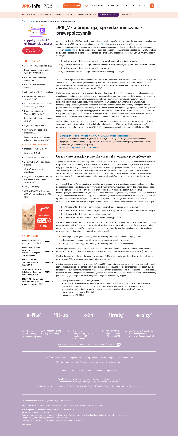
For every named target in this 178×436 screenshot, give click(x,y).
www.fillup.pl (117, 362)
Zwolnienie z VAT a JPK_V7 (36, 157)
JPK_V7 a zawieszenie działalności (33, 170)
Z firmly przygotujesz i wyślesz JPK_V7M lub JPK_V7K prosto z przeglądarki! (95, 136)
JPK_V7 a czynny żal (33, 187)
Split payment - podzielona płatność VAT (35, 131)
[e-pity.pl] (144, 315)
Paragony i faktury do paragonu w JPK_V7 (38, 119)
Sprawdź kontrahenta (85, 15)
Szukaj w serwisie (152, 5)
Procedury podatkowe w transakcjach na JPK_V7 (34, 112)
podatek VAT (70, 50)
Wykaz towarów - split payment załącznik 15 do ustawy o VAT (37, 138)
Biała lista (142, 6)
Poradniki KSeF (127, 15)
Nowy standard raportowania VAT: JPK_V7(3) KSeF (36, 71)
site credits (26, 425)
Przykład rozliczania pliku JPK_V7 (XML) (34, 97)
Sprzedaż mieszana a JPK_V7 (37, 144)
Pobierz (64, 371)
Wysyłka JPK (97, 6)
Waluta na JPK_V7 (32, 153)
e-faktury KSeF (87, 382)
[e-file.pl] (34, 315)
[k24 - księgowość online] (89, 315)
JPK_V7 (86, 6)
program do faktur (105, 382)
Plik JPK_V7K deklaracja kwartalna (34, 86)
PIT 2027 (69, 386)
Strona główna (29, 21)
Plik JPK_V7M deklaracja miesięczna (35, 79)
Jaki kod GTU (45, 15)
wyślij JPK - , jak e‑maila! (37, 41)
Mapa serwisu (111, 371)
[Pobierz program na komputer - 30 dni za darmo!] (37, 31)
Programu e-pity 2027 (121, 386)
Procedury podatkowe (63, 15)
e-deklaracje (76, 382)
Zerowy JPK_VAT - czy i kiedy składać (37, 163)
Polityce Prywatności (77, 415)
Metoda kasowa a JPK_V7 (35, 149)
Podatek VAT (129, 6)
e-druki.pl (116, 379)
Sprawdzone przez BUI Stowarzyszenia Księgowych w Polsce (46, 401)
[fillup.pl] (61, 315)
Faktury (110, 6)
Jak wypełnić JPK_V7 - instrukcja (38, 92)
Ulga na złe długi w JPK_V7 (36, 125)
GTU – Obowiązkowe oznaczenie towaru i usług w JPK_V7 (38, 105)
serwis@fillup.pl (36, 337)
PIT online (106, 386)
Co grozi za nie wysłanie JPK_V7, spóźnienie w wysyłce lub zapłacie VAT (38, 179)
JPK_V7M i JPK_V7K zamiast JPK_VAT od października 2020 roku (37, 194)
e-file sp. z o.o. (68, 410)
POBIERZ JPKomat (72, 6)
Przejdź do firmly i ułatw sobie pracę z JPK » (79, 147)
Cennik (89, 371)
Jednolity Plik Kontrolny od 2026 (38, 66)
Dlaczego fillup (77, 371)
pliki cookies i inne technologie (115, 415)
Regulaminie (62, 415)
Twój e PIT (92, 386)
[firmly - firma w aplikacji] (117, 315)
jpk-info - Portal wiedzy (37, 6)
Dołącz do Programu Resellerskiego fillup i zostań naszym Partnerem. (86, 344)
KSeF (119, 6)
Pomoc (99, 371)
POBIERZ (30, 50)
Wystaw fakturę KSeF (108, 15)
